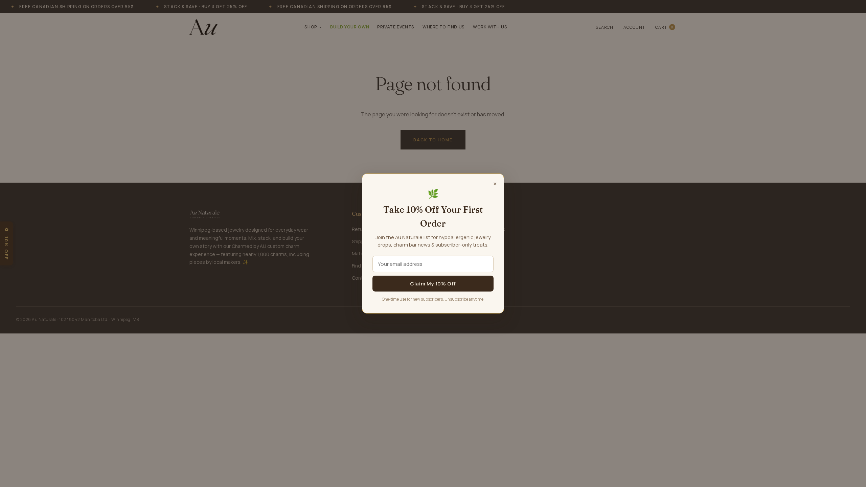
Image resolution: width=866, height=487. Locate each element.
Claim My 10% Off (433, 283)
